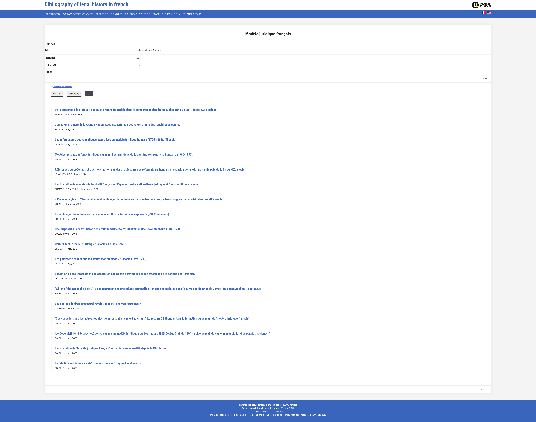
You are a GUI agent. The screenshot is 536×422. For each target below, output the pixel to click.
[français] (484, 12)
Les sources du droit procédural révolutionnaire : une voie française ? (98, 303)
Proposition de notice (109, 14)
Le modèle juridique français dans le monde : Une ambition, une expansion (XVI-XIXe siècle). (112, 214)
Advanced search (193, 14)
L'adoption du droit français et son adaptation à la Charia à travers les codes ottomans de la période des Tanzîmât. (125, 274)
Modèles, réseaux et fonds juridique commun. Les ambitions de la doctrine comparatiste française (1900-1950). (124, 154)
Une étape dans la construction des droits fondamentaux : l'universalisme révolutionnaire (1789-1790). (118, 229)
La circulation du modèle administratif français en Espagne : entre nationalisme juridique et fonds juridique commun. (127, 184)
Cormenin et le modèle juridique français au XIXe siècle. (90, 244)
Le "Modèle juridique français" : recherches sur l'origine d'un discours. (98, 363)
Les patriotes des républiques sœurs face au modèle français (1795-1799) (100, 259)
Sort (89, 94)
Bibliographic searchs (138, 14)
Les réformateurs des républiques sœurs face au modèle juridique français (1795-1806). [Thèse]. (115, 139)
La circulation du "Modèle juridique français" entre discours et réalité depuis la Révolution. (111, 348)
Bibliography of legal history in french (86, 4)
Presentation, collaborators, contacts (70, 14)
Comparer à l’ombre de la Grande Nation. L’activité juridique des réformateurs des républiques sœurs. (117, 124)
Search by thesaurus (165, 14)
